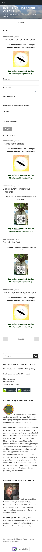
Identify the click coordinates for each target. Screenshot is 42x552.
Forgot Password (9, 135)
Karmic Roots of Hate (13, 143)
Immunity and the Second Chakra (19, 292)
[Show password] (35, 91)
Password (7, 88)
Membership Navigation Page (21, 74)
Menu (22, 22)
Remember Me (11, 122)
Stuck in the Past (11, 242)
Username (7, 79)
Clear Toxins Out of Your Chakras (19, 39)
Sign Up (17, 71)
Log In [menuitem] (3, 2)
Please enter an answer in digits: (16, 105)
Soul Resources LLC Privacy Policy (22, 369)
